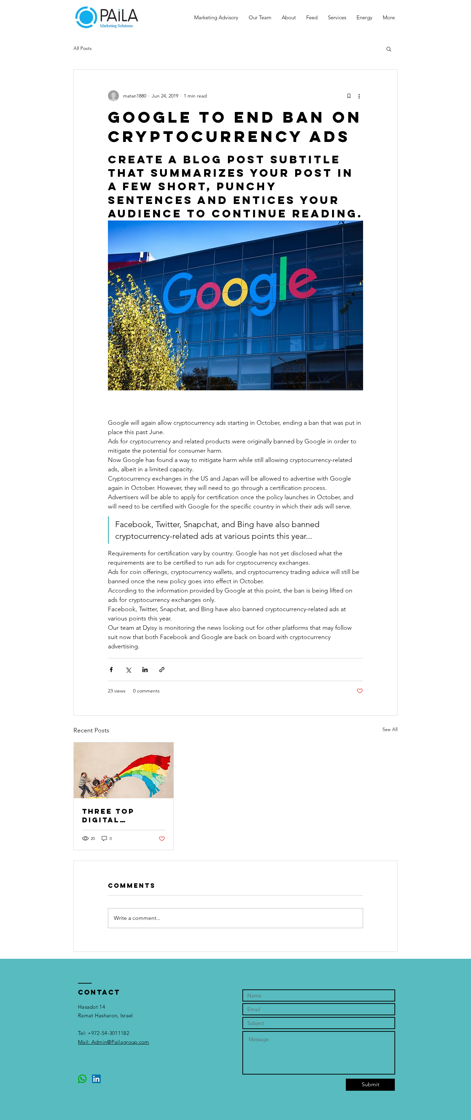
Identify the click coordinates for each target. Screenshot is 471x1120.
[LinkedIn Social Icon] (96, 1079)
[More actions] (359, 96)
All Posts (82, 48)
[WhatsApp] (82, 1079)
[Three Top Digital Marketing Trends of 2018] (123, 770)
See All (390, 729)
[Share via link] (162, 669)
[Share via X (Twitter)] (128, 669)
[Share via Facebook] (111, 669)
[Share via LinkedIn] (145, 669)
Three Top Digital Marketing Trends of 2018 (121, 815)
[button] (388, 48)
